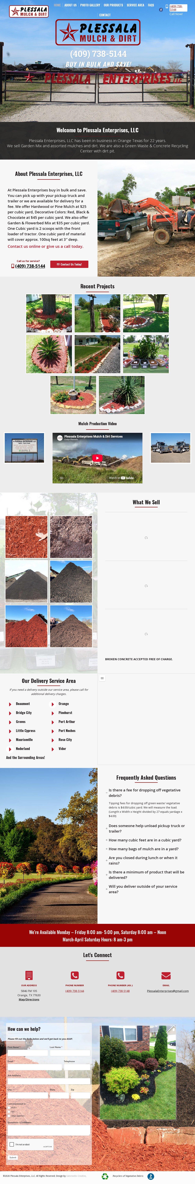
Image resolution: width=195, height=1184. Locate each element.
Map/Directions (29, 999)
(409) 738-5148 (120, 991)
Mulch (14, 1107)
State (52, 1089)
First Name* (14, 1047)
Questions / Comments (19, 1122)
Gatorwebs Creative (76, 1175)
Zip (72, 1089)
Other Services (18, 1116)
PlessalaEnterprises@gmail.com (168, 991)
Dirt (12, 1112)
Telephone (69, 1061)
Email (11, 1061)
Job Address (14, 1075)
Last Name (56, 1047)
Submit (12, 1157)
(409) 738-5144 (176, 7)
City (10, 1089)
